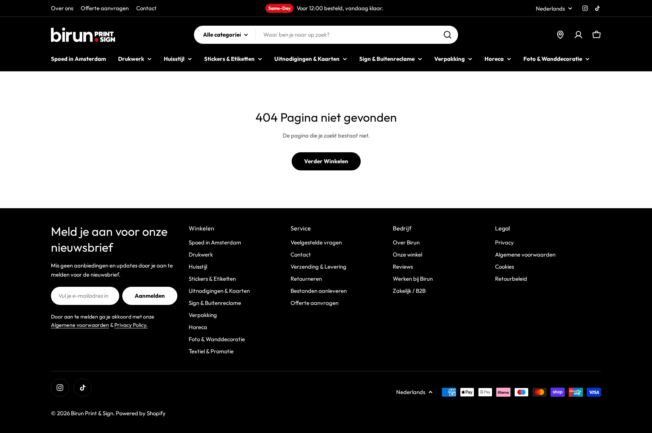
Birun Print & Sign (92, 413)
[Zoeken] (447, 34)
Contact (146, 8)
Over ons (62, 8)
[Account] (578, 34)
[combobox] (326, 35)
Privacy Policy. (131, 325)
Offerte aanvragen (105, 8)
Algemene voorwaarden (80, 325)
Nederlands (550, 8)
